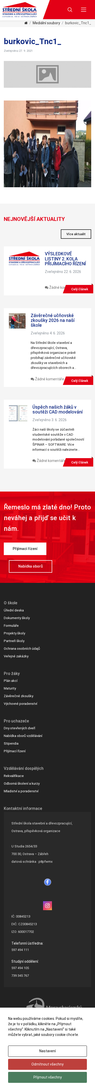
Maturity (10, 688)
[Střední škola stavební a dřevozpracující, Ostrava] (20, 10)
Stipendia (11, 743)
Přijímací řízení (25, 549)
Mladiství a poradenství (21, 791)
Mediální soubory (46, 23)
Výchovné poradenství (20, 704)
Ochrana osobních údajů (22, 648)
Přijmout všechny (47, 1077)
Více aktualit (76, 234)
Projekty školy (14, 633)
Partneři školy (14, 641)
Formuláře (11, 626)
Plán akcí (10, 681)
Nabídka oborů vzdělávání (23, 736)
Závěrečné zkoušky (18, 696)
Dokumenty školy (17, 618)
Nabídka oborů (30, 566)
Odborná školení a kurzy (22, 783)
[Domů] (26, 23)
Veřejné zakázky (16, 656)
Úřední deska (14, 610)
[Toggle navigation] (84, 9)
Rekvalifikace (14, 776)
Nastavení (47, 1051)
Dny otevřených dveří (19, 728)
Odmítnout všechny (47, 1064)
